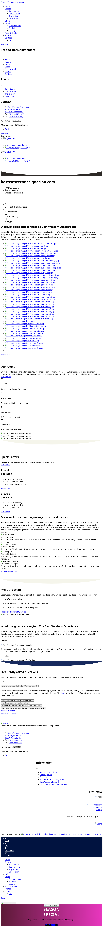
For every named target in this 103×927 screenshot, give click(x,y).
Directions (9, 850)
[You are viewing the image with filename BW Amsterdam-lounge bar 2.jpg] (30, 265)
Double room (14, 13)
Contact (8, 38)
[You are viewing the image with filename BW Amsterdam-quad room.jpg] (29, 285)
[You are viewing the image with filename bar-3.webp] (20, 321)
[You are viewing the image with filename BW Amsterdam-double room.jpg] (30, 255)
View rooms (6, 376)
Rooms (8, 8)
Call (6, 846)
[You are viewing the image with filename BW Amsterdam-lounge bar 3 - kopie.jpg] (33, 268)
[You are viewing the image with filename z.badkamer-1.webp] (24, 348)
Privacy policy (46, 774)
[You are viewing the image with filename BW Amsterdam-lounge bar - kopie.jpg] (32, 263)
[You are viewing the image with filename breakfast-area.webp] (24, 323)
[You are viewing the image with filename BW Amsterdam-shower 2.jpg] (28, 292)
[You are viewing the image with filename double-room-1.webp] (24, 328)
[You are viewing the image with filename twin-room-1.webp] (23, 345)
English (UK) (22, 147)
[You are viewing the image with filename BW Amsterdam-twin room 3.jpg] (29, 309)
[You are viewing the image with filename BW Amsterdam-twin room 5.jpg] (29, 314)
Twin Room (14, 11)
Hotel (7, 23)
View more (5, 488)
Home (7, 6)
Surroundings (15, 25)
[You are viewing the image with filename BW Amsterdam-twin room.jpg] (29, 319)
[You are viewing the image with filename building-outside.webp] (25, 326)
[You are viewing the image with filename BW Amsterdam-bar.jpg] (25, 248)
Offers (7, 21)
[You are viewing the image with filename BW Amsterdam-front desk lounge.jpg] (32, 260)
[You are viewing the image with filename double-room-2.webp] (24, 331)
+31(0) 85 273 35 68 (16, 114)
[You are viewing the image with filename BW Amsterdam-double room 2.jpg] (31, 253)
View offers (5, 465)
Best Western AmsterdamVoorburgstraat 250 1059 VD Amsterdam (17, 109)
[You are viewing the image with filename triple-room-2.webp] (24, 343)
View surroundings (9, 571)
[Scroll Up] (1, 900)
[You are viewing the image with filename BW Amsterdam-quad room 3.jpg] (30, 282)
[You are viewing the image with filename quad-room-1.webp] (24, 333)
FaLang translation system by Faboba (8, 713)
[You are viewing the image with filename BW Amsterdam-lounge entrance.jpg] (31, 277)
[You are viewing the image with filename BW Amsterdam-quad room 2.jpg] (30, 280)
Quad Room (14, 18)
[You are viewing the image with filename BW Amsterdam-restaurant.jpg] (29, 289)
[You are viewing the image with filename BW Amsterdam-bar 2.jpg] (26, 246)
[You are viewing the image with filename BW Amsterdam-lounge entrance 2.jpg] (32, 275)
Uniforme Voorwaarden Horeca (53, 784)
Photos (8, 35)
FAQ (10, 40)
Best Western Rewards (50, 782)
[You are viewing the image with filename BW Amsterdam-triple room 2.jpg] (30, 297)
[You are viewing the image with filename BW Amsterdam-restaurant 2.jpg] (30, 287)
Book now (4, 44)
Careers (43, 777)
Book (7, 841)
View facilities (7, 354)
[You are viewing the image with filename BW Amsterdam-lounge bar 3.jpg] (30, 270)
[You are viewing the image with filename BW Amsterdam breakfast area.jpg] (31, 243)
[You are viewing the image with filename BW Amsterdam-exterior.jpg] (27, 258)
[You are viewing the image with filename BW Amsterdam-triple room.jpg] (29, 302)
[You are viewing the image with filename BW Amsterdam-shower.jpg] (27, 294)
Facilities (12, 28)
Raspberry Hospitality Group (13, 612)
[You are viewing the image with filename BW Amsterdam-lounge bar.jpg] (29, 272)
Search (4, 136)
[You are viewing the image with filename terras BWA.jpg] (22, 340)
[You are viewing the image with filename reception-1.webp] (23, 336)
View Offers (51, 925)
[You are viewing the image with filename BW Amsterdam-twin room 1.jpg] (29, 304)
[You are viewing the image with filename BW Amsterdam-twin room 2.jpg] (29, 306)
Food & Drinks (11, 33)
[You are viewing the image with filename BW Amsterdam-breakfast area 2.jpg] (31, 251)
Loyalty (12, 30)
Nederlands (21, 145)
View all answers (8, 710)
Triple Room (14, 16)
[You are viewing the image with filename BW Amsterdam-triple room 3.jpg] (30, 299)
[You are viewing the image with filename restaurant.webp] (23, 338)
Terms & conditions (48, 772)
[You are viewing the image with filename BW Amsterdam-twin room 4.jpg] (29, 311)
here (63, 693)
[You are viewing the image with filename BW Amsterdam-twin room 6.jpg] (29, 316)
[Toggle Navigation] (1, 85)
